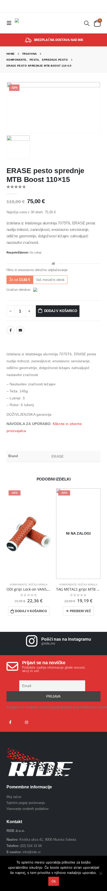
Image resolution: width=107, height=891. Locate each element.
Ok (53, 881)
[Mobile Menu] (10, 23)
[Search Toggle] (87, 23)
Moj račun (13, 797)
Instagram (26, 722)
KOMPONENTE (18, 584)
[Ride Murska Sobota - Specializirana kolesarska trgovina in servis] (25, 23)
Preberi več (80, 611)
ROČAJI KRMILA (38, 584)
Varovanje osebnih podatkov (27, 809)
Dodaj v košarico (60, 311)
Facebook (10, 330)
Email (20, 330)
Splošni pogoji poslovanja (25, 803)
